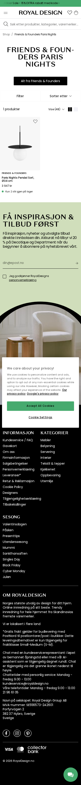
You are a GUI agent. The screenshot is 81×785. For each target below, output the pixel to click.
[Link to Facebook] (6, 733)
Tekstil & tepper (52, 463)
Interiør (45, 457)
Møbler (45, 440)
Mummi (9, 547)
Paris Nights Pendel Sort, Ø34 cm (18, 179)
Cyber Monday (14, 571)
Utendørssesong (15, 541)
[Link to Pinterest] (28, 733)
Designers (10, 492)
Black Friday (11, 565)
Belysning (47, 446)
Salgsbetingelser (15, 463)
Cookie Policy (13, 486)
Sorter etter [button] (59, 96)
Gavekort (10, 446)
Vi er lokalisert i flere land (21, 624)
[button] (70, 12)
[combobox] (60, 96)
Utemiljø (46, 481)
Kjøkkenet (47, 469)
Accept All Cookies (40, 406)
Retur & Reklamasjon (18, 481)
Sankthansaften (15, 553)
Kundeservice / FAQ (18, 440)
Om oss (9, 451)
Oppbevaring (50, 475)
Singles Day (11, 559)
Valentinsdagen (15, 524)
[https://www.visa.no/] (8, 749)
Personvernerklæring (18, 469)
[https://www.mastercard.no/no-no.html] (20, 749)
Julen (7, 576)
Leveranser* (12, 475)
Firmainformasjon (16, 457)
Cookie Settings (40, 417)
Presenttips (11, 536)
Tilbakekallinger (14, 504)
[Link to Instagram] (17, 733)
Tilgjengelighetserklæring (22, 498)
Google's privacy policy (42, 394)
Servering (47, 451)
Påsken (8, 530)
